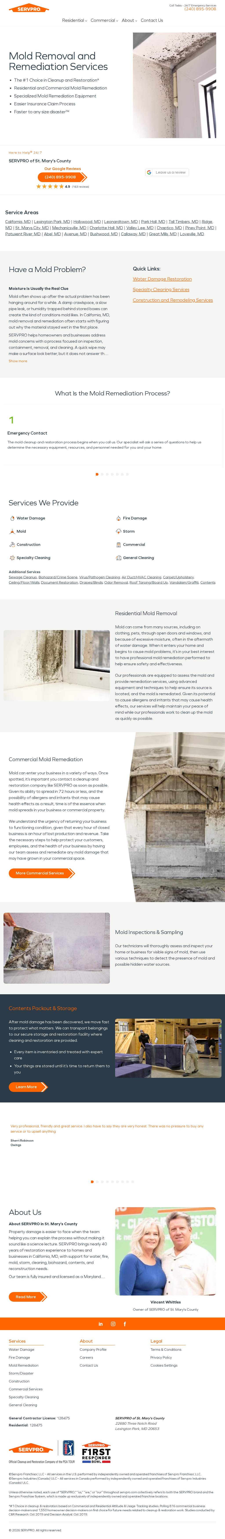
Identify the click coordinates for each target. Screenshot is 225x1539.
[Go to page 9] (132, 1181)
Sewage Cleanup (23, 577)
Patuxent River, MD (23, 234)
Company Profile (93, 1349)
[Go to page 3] (107, 474)
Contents (207, 582)
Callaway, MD (133, 234)
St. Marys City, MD (32, 227)
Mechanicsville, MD (69, 227)
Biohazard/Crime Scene (58, 577)
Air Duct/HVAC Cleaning (141, 577)
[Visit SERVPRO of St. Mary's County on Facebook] (125, 1324)
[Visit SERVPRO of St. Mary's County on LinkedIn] (101, 1324)
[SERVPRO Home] (29, 7)
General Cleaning (23, 1405)
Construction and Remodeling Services (173, 300)
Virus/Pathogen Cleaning (99, 577)
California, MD (18, 221)
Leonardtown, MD (121, 221)
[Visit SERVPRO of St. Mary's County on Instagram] (113, 1323)
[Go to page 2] (102, 474)
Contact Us (152, 20)
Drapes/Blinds (91, 582)
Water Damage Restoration (162, 279)
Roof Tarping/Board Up (149, 582)
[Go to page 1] (97, 474)
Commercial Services (25, 1389)
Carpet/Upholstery (178, 577)
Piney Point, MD (199, 227)
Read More (26, 1296)
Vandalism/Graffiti (184, 582)
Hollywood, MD (87, 221)
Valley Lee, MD (140, 227)
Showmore (18, 361)
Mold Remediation (23, 1365)
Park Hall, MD (153, 221)
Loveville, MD (192, 234)
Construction (19, 1381)
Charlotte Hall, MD (106, 227)
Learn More (26, 1086)
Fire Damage (19, 1357)
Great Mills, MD (163, 234)
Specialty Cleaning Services (161, 289)
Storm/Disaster (21, 1373)
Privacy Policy (161, 1357)
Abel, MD (52, 234)
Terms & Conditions (166, 1349)
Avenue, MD (75, 234)
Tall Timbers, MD (183, 221)
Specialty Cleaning (24, 1397)
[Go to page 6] (122, 474)
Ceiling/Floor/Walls (24, 582)
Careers (86, 1357)
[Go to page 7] (127, 474)
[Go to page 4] (112, 474)
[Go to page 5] (117, 474)
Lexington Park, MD (52, 221)
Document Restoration (59, 582)
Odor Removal (116, 582)
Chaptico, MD (169, 227)
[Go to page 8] (127, 1181)
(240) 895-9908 (200, 9)
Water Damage (21, 1349)
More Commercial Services (40, 873)
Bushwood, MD (104, 234)
